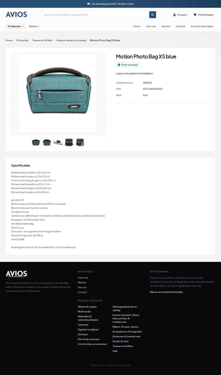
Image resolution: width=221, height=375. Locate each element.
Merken (33, 26)
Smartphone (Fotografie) (127, 331)
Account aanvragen (202, 26)
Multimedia (84, 311)
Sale (115, 351)
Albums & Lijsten (87, 306)
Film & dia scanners (89, 339)
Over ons (151, 26)
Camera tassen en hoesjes (71, 40)
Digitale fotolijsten (88, 329)
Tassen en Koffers (42, 40)
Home (136, 26)
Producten (14, 26)
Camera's (83, 324)
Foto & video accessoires (92, 344)
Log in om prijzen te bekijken (134, 73)
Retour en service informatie (166, 292)
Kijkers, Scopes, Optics (125, 326)
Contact (180, 26)
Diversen (83, 334)
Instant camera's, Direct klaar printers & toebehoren (126, 318)
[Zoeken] (152, 14)
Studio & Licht (121, 341)
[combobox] (99, 15)
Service (166, 26)
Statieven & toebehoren (127, 336)
